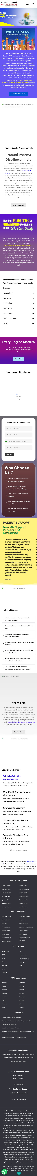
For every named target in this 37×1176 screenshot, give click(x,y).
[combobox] (7, 441)
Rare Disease (8, 313)
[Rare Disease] (33, 313)
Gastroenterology (9, 318)
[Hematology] (33, 293)
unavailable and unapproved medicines (21, 722)
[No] (35, 1170)
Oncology (6, 288)
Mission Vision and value (18, 1061)
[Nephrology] (33, 308)
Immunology (8, 303)
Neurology (7, 298)
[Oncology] (33, 288)
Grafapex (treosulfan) (14, 807)
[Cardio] (33, 323)
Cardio (5, 323)
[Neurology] (33, 298)
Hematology (7, 293)
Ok (19, 1173)
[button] (27, 4)
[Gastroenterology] (33, 318)
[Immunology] (33, 303)
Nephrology (7, 308)
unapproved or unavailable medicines (17, 246)
